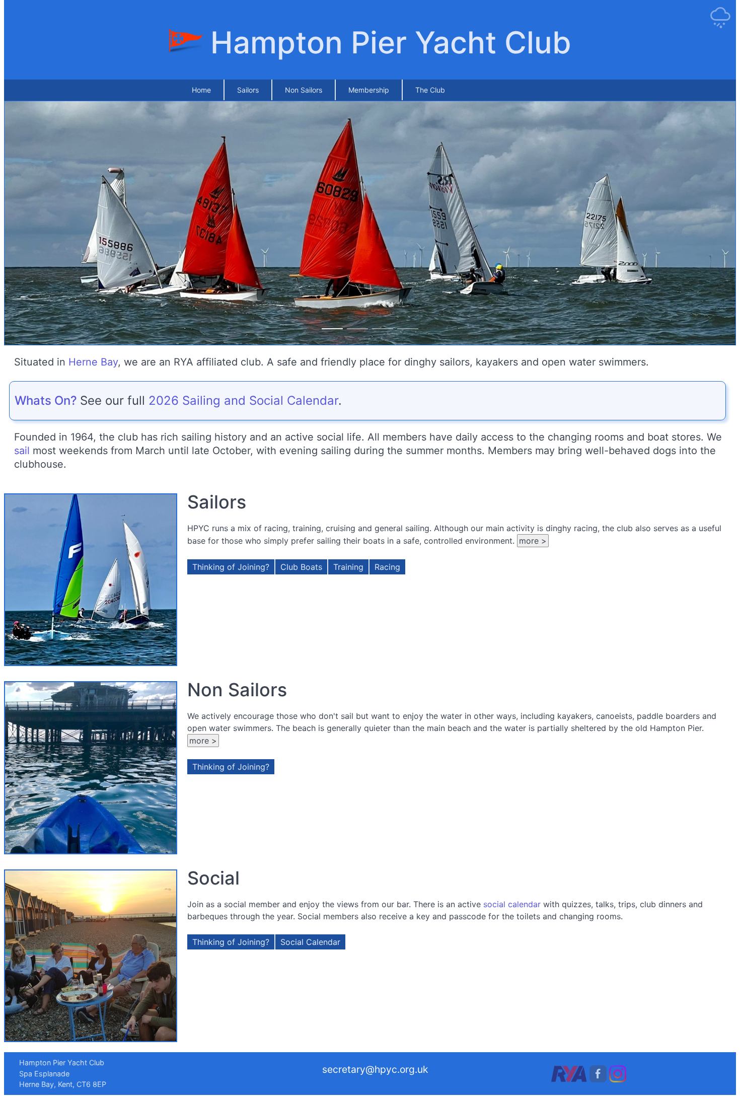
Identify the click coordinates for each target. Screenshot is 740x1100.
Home (201, 90)
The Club (430, 90)
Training (348, 567)
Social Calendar (310, 942)
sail (22, 451)
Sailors (248, 90)
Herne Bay (93, 362)
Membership (368, 90)
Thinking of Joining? (230, 567)
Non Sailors (303, 90)
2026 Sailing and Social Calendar (243, 400)
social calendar (512, 904)
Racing (387, 567)
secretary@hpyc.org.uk (375, 1069)
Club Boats (301, 567)
